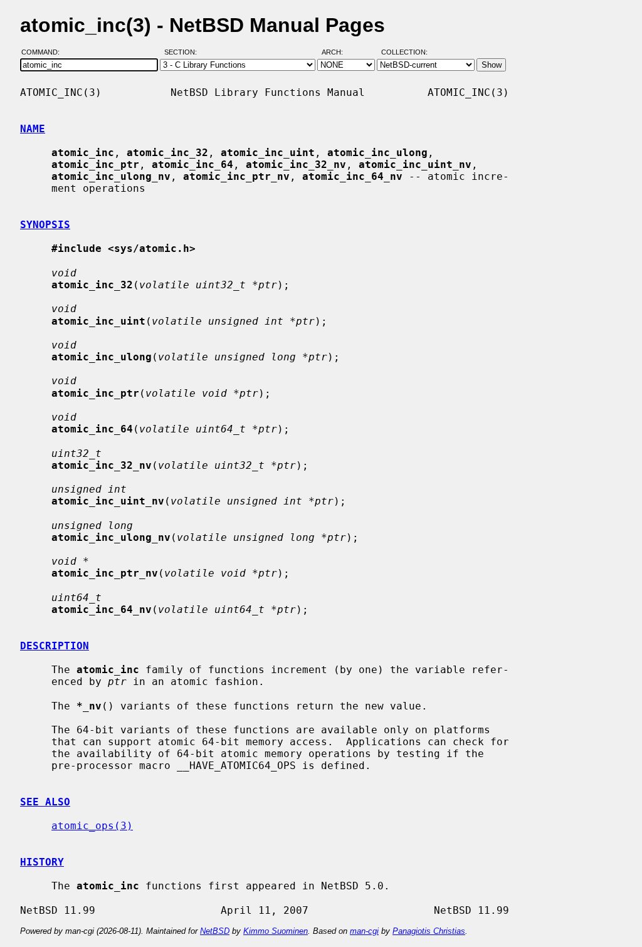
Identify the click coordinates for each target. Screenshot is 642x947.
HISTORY (42, 862)
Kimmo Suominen (275, 931)
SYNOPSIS (45, 225)
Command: (44, 52)
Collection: (404, 52)
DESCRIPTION (54, 646)
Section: (183, 52)
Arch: (338, 52)
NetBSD (214, 931)
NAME (32, 129)
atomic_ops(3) (92, 826)
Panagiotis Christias (428, 931)
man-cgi (364, 931)
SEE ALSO (45, 802)
